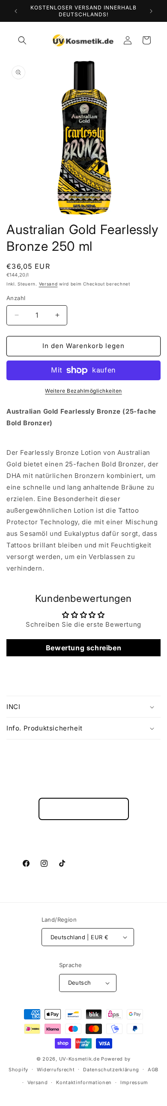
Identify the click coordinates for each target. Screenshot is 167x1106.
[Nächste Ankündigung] (151, 11)
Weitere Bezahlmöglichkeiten (83, 391)
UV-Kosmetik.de (79, 1059)
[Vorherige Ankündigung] (15, 11)
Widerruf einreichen (83, 809)
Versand (48, 283)
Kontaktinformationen (84, 1082)
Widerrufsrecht (56, 1070)
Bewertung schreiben (83, 647)
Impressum (134, 1082)
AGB (153, 1070)
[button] (22, 40)
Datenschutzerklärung (111, 1070)
